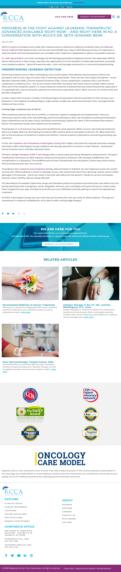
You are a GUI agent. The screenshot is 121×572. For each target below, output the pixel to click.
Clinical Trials (14, 503)
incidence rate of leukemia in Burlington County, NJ (38, 143)
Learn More (78, 3)
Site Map (67, 522)
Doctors (67, 508)
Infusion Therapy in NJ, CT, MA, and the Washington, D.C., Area (86, 306)
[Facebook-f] (6, 555)
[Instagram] (31, 555)
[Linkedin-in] (25, 555)
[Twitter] (12, 555)
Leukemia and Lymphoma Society (36, 169)
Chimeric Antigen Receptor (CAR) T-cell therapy (25, 154)
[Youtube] (18, 555)
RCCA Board (69, 519)
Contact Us (68, 515)
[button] (113, 16)
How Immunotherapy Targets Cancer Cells (28, 362)
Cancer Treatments (16, 507)
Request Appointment (17, 521)
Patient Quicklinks (16, 514)
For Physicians (14, 517)
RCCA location (90, 236)
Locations (11, 510)
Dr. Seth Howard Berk (12, 58)
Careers (67, 512)
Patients (67, 505)
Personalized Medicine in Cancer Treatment (29, 305)
